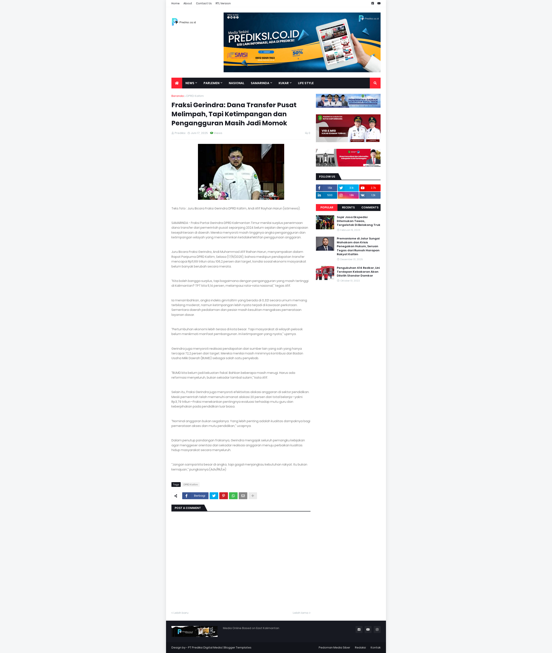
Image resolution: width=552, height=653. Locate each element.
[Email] (243, 495)
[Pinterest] (223, 495)
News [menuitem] (189, 83)
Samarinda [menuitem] (260, 83)
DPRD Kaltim (195, 96)
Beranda (177, 96)
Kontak (376, 647)
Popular (326, 207)
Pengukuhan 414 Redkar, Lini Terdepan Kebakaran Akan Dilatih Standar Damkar (358, 272)
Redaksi (360, 647)
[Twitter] (214, 495)
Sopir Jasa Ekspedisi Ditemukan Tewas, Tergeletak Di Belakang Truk (358, 221)
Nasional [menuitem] (236, 83)
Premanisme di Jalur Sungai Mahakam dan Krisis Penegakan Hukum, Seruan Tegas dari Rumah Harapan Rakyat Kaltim (358, 246)
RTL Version (223, 3)
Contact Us (204, 3)
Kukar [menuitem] (284, 83)
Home (175, 3)
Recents (348, 207)
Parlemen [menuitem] (212, 83)
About (187, 3)
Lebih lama (300, 613)
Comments (369, 207)
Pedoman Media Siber (334, 647)
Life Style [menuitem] (306, 83)
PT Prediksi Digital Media (205, 647)
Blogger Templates (237, 647)
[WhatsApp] (233, 495)
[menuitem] (176, 83)
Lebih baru (181, 613)
